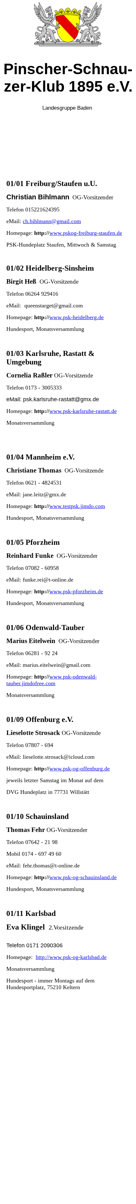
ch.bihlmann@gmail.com (52, 221)
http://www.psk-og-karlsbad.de (71, 957)
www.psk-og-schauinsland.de (83, 877)
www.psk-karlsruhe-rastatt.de (83, 411)
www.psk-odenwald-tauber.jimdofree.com (51, 679)
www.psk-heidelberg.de (76, 317)
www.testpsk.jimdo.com (77, 506)
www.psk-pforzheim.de (76, 591)
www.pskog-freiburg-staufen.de (85, 233)
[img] (67, 24)
